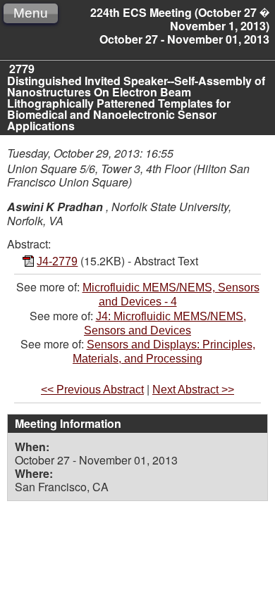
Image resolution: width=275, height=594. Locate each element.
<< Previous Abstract (92, 390)
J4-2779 (57, 261)
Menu (30, 13)
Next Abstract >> (193, 390)
